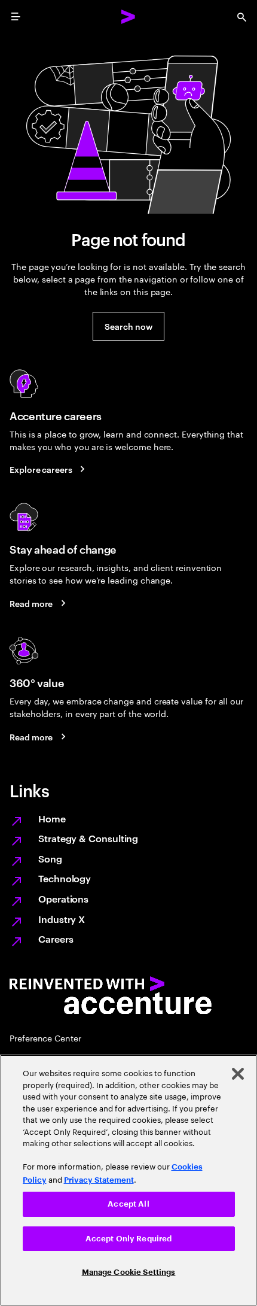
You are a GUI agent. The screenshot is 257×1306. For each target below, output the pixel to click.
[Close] (238, 1074)
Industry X (61, 918)
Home (52, 818)
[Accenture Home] (128, 16)
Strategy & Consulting (88, 838)
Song (50, 858)
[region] (128, 1180)
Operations (63, 898)
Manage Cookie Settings (129, 1272)
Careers (55, 938)
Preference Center (45, 1037)
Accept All (128, 1204)
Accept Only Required (128, 1239)
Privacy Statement (99, 1180)
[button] (128, 326)
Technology (64, 878)
